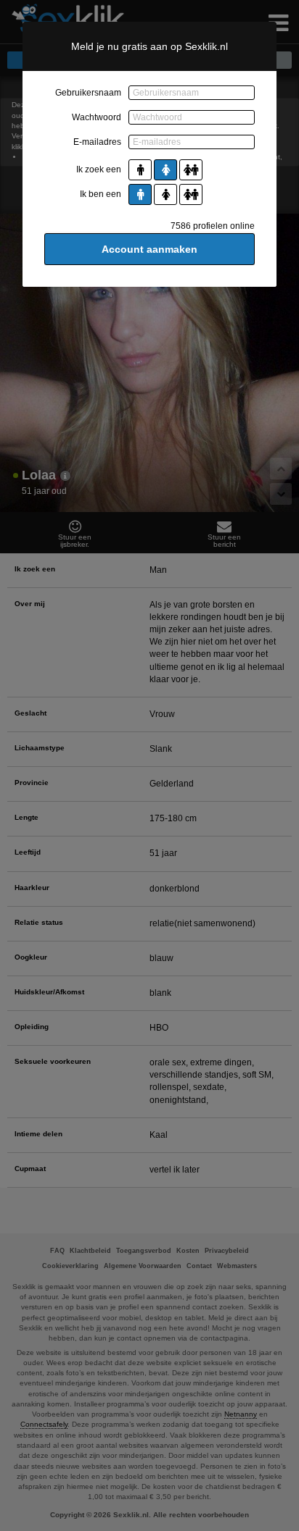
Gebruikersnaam (88, 93)
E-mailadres (97, 142)
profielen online (213, 226)
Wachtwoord (96, 117)
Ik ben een (100, 194)
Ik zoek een (98, 169)
